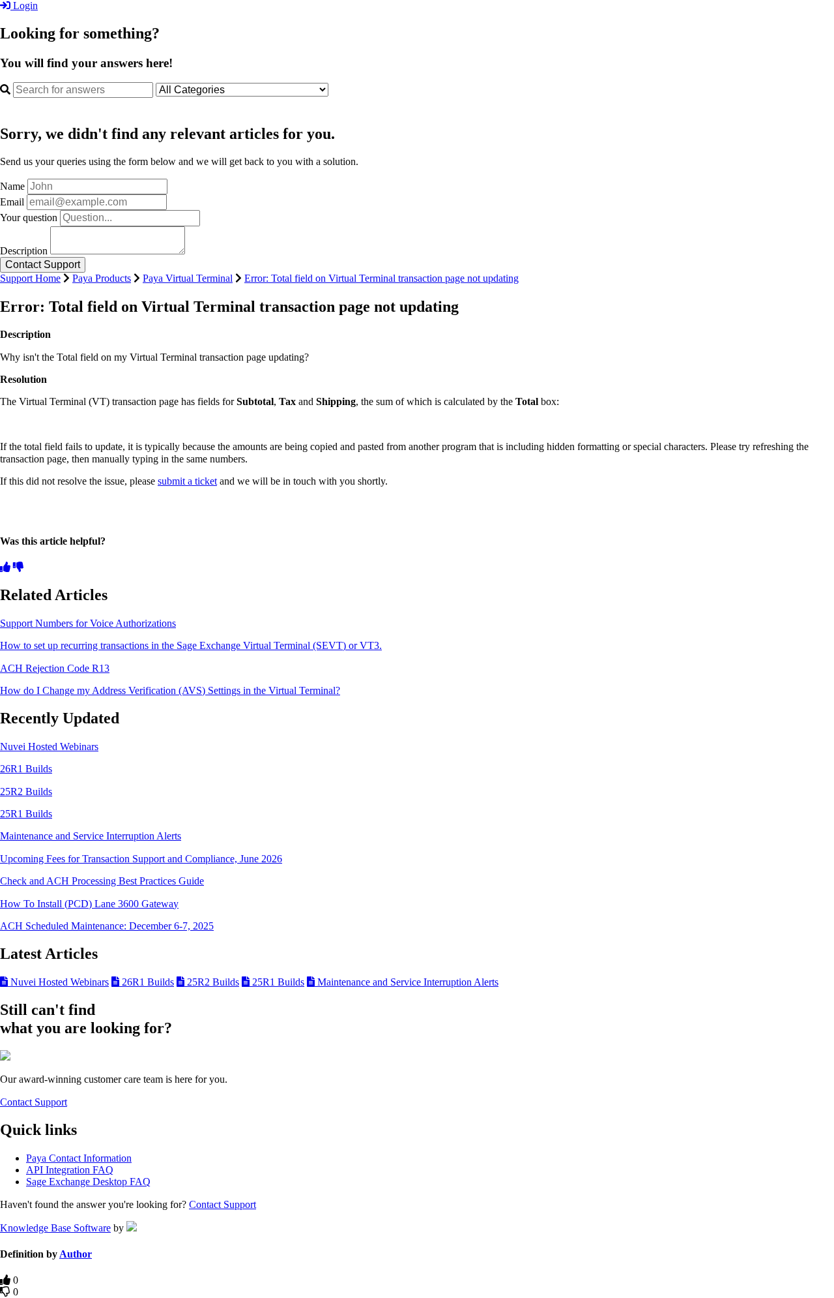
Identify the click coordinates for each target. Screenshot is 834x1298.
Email (12, 201)
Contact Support (33, 1102)
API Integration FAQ (69, 1169)
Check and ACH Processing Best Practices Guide (102, 880)
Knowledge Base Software (55, 1227)
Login (24, 5)
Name (12, 186)
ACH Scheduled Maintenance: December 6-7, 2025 (107, 925)
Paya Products (101, 278)
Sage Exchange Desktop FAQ (88, 1181)
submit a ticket (187, 481)
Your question (28, 217)
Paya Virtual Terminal (188, 278)
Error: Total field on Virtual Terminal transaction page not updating (381, 278)
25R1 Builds (26, 813)
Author (75, 1254)
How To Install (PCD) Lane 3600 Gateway (89, 903)
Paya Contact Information (79, 1158)
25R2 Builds (26, 791)
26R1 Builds (26, 768)
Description (24, 250)
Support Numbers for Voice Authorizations (88, 623)
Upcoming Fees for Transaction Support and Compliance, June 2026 (141, 858)
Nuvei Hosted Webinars (49, 746)
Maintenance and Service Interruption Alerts (90, 835)
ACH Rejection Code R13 (54, 668)
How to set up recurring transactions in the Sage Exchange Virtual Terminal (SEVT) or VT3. (191, 645)
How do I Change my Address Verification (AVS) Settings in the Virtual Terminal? (170, 690)
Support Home (30, 278)
